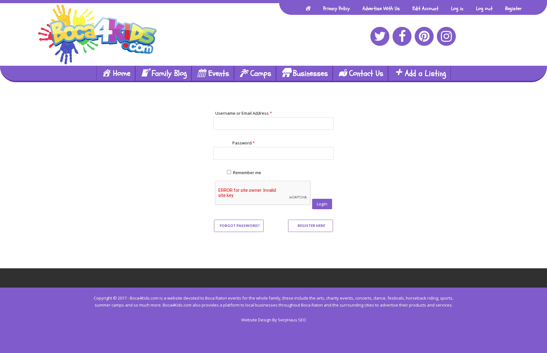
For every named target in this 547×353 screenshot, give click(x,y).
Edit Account (425, 8)
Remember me (247, 172)
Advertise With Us (381, 8)
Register (513, 8)
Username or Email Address (243, 113)
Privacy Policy (336, 8)
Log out (484, 8)
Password (243, 143)
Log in (457, 8)
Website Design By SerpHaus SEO (273, 320)
